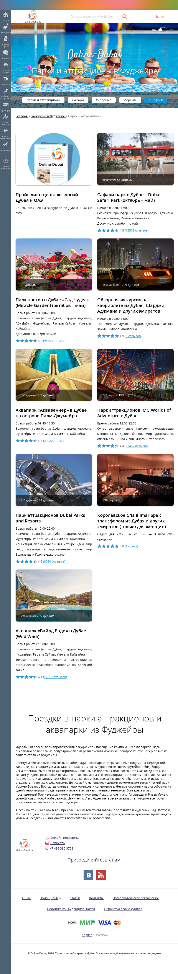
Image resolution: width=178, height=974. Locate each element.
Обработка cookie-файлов (123, 909)
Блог (160, 16)
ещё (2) (154, 100)
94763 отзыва (54, 341)
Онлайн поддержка (5, 167)
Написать (57, 843)
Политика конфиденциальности (71, 909)
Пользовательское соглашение (136, 898)
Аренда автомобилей (5, 137)
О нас (26, 898)
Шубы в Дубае (5, 45)
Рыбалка (6, 84)
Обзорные (103, 100)
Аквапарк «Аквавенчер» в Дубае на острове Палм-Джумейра (51, 413)
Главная (6, 20)
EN (172, 30)
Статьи (75, 898)
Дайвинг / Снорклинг (5, 97)
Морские (130, 100)
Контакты (96, 898)
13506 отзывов (137, 230)
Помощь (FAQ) (50, 898)
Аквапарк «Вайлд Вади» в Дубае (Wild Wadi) (51, 633)
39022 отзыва (54, 441)
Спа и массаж (5, 123)
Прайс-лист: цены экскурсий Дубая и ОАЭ (47, 197)
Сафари (78, 100)
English (87, 935)
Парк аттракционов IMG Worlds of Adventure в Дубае (134, 413)
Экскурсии (6, 32)
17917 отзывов (55, 677)
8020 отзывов (54, 561)
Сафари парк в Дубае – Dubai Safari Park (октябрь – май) (129, 197)
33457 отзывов (137, 446)
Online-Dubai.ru (33, 21)
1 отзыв (131, 546)
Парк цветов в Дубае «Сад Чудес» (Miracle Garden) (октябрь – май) (52, 302)
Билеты (5, 58)
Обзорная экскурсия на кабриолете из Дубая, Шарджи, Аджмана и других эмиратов (131, 305)
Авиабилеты (5, 150)
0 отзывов (133, 336)
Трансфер (5, 110)
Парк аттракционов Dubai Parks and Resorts (50, 518)
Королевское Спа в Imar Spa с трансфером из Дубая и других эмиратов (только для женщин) (131, 520)
